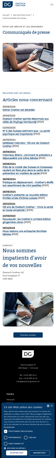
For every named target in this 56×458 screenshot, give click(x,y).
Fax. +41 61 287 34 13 (28, 378)
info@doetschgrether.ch (28, 381)
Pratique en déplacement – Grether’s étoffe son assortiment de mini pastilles (28, 184)
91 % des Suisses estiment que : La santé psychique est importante (26, 132)
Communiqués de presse (14, 18)
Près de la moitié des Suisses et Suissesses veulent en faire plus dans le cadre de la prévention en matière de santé (27, 170)
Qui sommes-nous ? (22, 15)
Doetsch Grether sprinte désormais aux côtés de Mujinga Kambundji (26, 120)
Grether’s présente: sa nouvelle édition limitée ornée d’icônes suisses (25, 196)
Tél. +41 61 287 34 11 (28, 375)
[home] (14, 4)
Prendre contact (28, 335)
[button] (28, 448)
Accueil (6, 15)
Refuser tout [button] (39, 453)
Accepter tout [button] (16, 453)
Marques (11, 399)
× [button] (52, 406)
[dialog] (28, 430)
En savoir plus (9, 427)
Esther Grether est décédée (19, 109)
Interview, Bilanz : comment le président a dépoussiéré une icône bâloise (27, 157)
